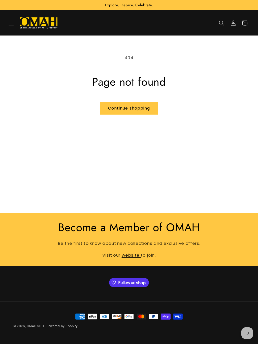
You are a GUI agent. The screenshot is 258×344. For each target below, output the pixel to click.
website (131, 255)
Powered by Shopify (62, 326)
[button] (11, 23)
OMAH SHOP (36, 326)
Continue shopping (129, 108)
